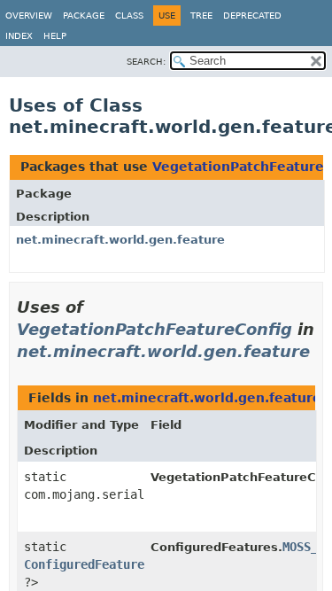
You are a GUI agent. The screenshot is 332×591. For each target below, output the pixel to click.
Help (54, 36)
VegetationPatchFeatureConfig (154, 329)
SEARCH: (146, 61)
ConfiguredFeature (84, 564)
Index (19, 36)
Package (83, 15)
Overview (28, 15)
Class (129, 15)
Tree (201, 15)
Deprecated (252, 15)
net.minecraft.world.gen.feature (120, 239)
